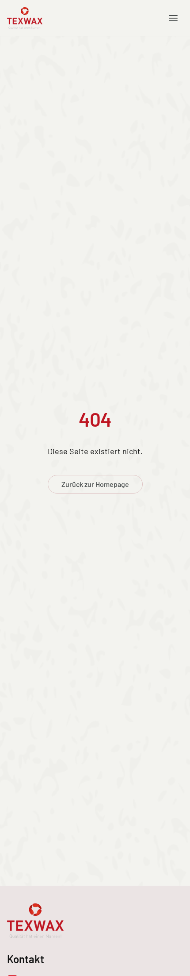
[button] (173, 18)
